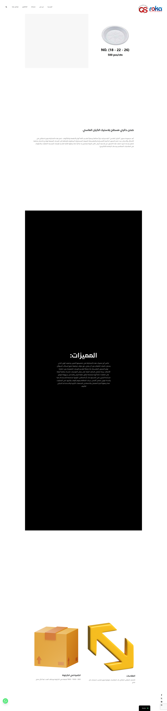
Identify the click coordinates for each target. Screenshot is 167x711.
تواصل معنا (15, 7)
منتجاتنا (33, 7)
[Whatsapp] (5, 701)
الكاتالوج (24, 7)
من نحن (41, 7)
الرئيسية (50, 7)
